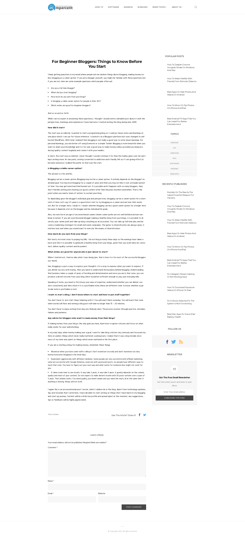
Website (101, 493)
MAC (174, 158)
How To (99, 7)
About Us (177, 7)
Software (113, 7)
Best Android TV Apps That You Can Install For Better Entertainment (181, 121)
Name (51, 481)
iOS (174, 148)
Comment (53, 447)
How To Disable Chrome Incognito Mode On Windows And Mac (180, 67)
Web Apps (174, 174)
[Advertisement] (122, 33)
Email (51, 493)
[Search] (195, 7)
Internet (174, 169)
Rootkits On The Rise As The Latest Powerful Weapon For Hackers (180, 195)
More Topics (159, 7)
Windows (143, 7)
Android (128, 7)
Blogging (54, 414)
